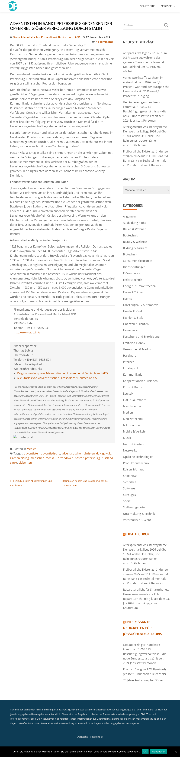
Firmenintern (131, 330)
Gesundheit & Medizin (137, 349)
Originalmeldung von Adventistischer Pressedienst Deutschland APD (62, 373)
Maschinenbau (133, 406)
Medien (32, 449)
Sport (126, 501)
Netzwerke (130, 450)
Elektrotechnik (132, 280)
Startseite (147, 6)
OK (145, 751)
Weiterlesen (159, 751)
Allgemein (129, 216)
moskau (51, 458)
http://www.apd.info (27, 332)
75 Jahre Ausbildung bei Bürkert (144, 680)
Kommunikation (133, 374)
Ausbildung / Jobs (134, 223)
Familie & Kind (132, 311)
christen (89, 453)
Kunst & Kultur (133, 387)
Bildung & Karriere (135, 248)
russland (107, 458)
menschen (37, 458)
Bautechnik (130, 235)
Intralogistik (131, 368)
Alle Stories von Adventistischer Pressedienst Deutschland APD (59, 378)
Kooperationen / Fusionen (140, 381)
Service (166, 6)
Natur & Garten (133, 444)
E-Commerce (131, 273)
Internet (128, 362)
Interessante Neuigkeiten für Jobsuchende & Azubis (142, 628)
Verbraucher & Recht (137, 520)
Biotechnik (130, 254)
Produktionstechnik (136, 463)
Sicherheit (129, 482)
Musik (127, 438)
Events (127, 299)
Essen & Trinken (133, 292)
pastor (79, 458)
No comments (104, 41)
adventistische (50, 453)
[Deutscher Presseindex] (13, 6)
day (98, 453)
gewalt (106, 453)
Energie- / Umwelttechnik (139, 286)
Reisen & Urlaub (133, 469)
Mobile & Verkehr (134, 431)
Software (129, 488)
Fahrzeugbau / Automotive (140, 305)
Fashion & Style (133, 318)
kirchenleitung (19, 458)
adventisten (32, 453)
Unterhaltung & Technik (139, 514)
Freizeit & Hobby (134, 343)
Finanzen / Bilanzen (136, 324)
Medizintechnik (133, 419)
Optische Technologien (138, 457)
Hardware (129, 356)
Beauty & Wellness (135, 242)
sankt (13, 462)
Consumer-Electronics (137, 261)
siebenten (25, 462)
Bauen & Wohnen (134, 229)
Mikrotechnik (131, 425)
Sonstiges (129, 495)
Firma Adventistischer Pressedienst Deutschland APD (46, 37)
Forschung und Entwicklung (141, 337)
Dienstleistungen (134, 267)
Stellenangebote (134, 507)
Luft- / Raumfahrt (134, 400)
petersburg (92, 458)
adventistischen (72, 453)
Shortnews (130, 476)
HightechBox (138, 534)
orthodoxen (65, 458)
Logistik (128, 393)
